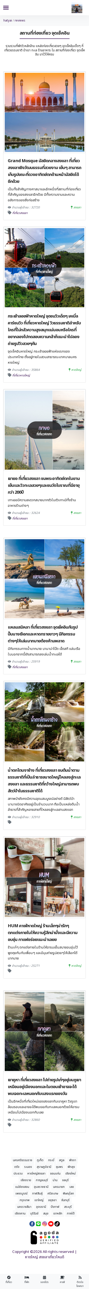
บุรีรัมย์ (34, 1213)
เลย (71, 1187)
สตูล (61, 1160)
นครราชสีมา (24, 1207)
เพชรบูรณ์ (21, 1193)
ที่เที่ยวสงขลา (20, 213)
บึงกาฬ (55, 1207)
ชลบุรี (65, 1180)
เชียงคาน (20, 1213)
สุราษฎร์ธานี (44, 1167)
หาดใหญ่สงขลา (36, 1173)
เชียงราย (26, 1180)
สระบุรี (68, 1207)
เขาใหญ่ (38, 1200)
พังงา (72, 1160)
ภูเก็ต (40, 1160)
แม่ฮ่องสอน (22, 1187)
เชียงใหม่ (70, 1173)
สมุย (45, 1213)
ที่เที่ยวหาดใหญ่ (21, 375)
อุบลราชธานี (41, 1187)
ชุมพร (59, 1167)
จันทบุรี (65, 1200)
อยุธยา (52, 1200)
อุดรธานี (41, 1207)
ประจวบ (18, 1173)
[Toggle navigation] (6, 8)
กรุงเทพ (25, 1200)
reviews (20, 20)
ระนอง (28, 1167)
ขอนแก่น (55, 1173)
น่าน (55, 1180)
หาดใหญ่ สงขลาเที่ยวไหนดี (44, 1257)
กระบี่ (51, 1160)
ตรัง (16, 1167)
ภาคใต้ (71, 1213)
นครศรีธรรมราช (22, 1160)
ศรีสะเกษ (53, 1193)
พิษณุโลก (68, 1193)
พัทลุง (71, 1167)
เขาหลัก (57, 1213)
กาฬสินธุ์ (37, 1193)
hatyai (7, 20)
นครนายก (59, 1187)
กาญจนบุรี (42, 1180)
